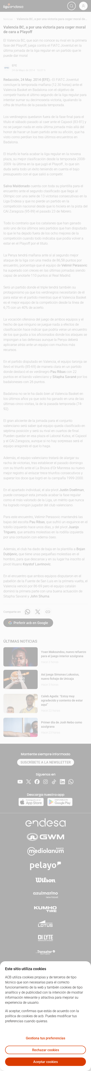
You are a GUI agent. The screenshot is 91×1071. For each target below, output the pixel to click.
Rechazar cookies (45, 1050)
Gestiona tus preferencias (45, 1038)
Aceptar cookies (45, 1062)
